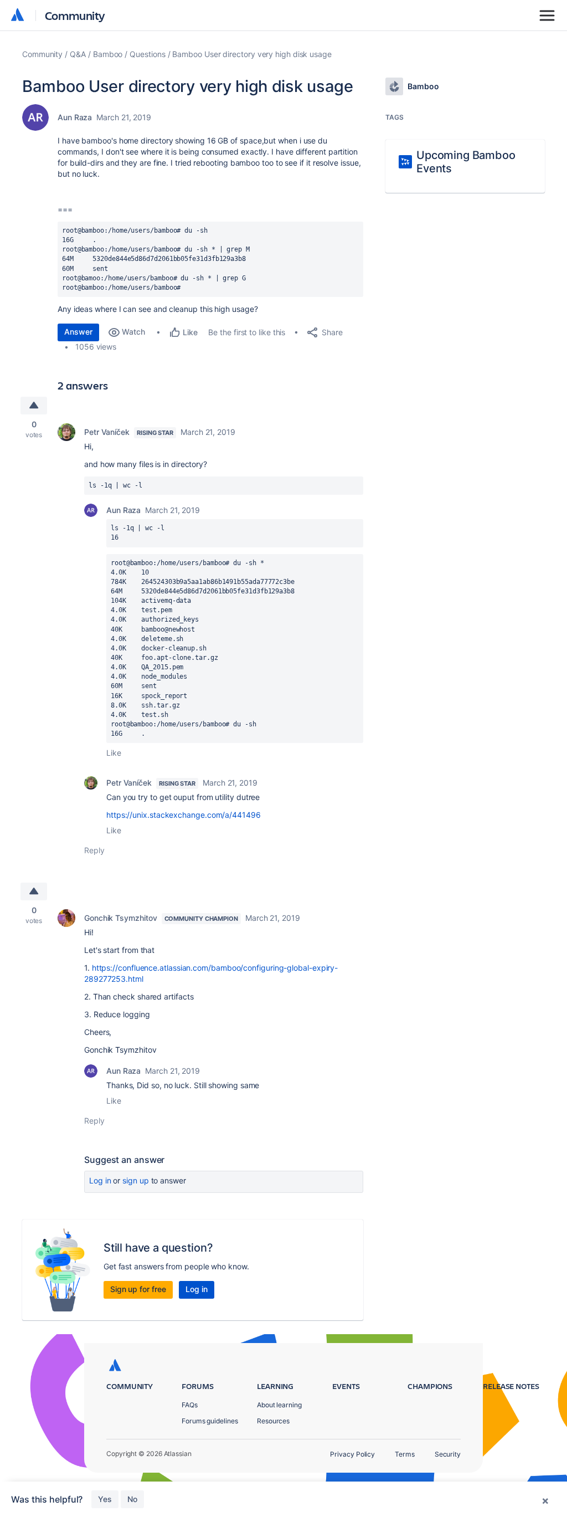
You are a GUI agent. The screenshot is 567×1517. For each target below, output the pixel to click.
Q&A (78, 54)
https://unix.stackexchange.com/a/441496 (183, 814)
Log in (100, 1180)
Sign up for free (138, 1289)
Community (75, 15)
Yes (105, 1499)
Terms (405, 1454)
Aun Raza (75, 117)
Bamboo (108, 54)
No (132, 1499)
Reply (94, 850)
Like (113, 752)
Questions (147, 54)
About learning (279, 1405)
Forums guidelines (210, 1421)
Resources (273, 1421)
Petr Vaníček (107, 432)
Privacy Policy (352, 1454)
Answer (78, 331)
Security (448, 1454)
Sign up (135, 1180)
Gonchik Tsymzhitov (120, 917)
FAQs (190, 1405)
